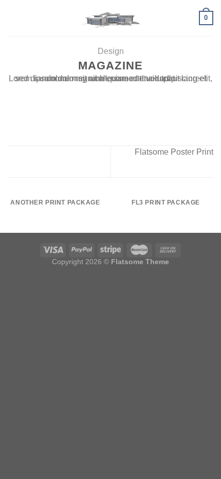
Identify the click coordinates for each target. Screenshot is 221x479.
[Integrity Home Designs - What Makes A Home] (110, 18)
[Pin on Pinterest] (129, 94)
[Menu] (14, 17)
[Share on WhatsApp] (79, 94)
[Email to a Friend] (117, 94)
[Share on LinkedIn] (142, 94)
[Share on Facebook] (91, 94)
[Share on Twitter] (104, 94)
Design (111, 51)
